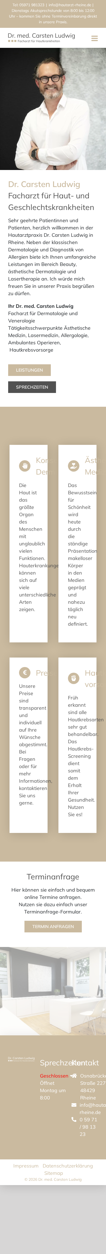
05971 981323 (31, 4)
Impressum (26, 1166)
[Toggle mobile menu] (94, 39)
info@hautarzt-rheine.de (70, 4)
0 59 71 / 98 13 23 (88, 1126)
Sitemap (53, 1173)
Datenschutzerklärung (68, 1166)
